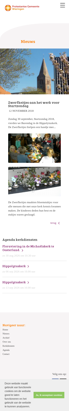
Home (5, 329)
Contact (6, 354)
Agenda (6, 350)
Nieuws (6, 333)
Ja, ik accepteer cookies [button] (49, 395)
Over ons (7, 342)
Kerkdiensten (8, 346)
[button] (30, 406)
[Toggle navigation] (62, 5)
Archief (6, 338)
